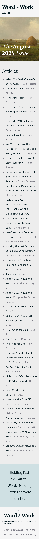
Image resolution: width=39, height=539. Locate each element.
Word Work (17, 7)
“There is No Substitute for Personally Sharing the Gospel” (19, 264)
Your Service (12, 339)
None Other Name (15, 97)
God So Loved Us (14, 135)
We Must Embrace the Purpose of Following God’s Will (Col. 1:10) (20, 149)
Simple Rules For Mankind (19, 408)
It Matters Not (13, 274)
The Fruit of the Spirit (16, 330)
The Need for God (15, 343)
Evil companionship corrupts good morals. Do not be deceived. (20, 176)
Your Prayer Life (14, 88)
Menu (6, 12)
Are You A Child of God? (18, 367)
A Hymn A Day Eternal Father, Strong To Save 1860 (18, 223)
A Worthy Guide (14, 418)
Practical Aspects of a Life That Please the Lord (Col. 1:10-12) (19, 357)
